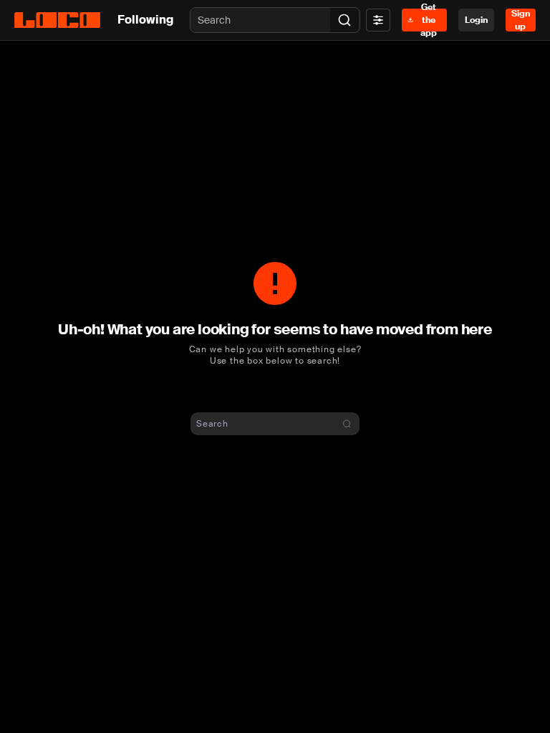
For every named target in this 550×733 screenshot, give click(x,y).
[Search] (344, 20)
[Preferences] (378, 20)
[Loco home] (57, 20)
